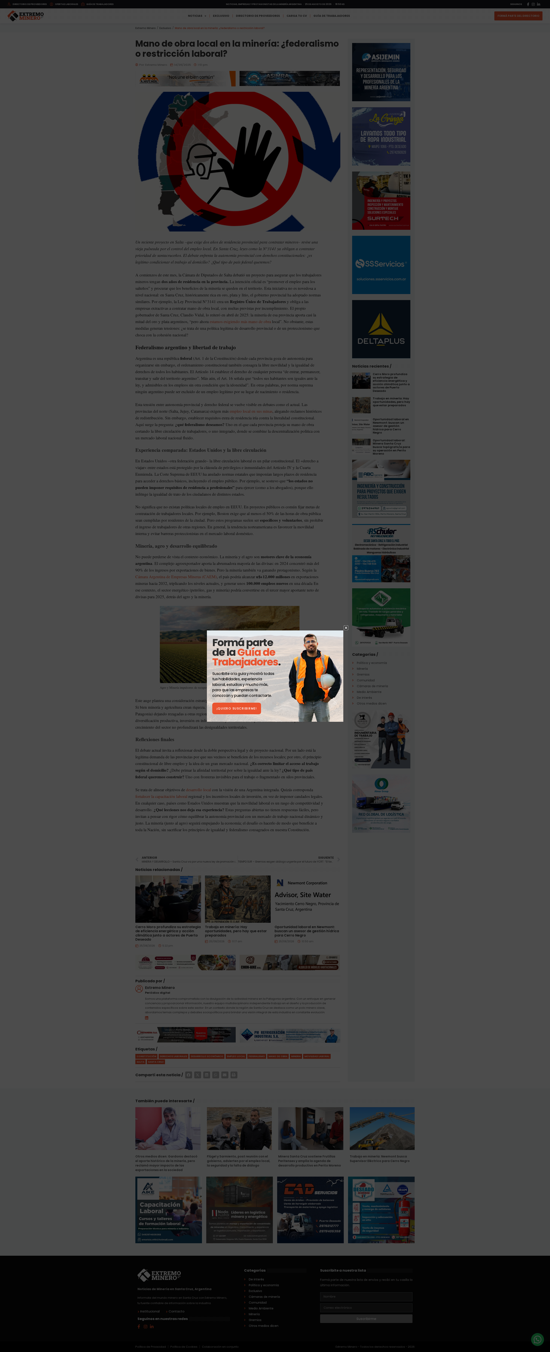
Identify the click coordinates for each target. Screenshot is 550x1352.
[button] (346, 627)
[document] (275, 676)
